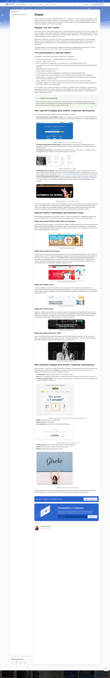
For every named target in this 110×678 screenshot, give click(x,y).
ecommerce (41, 254)
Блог (12, 1)
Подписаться (92, 516)
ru (98, 1)
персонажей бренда (85, 177)
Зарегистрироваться (90, 499)
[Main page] (10, 4)
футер (40, 39)
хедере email (53, 372)
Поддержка (17, 1)
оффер (45, 73)
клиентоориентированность (72, 174)
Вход (103, 1)
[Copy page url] (12, 662)
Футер (12, 17)
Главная (7, 1)
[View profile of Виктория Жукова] (36, 527)
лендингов (69, 146)
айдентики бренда (47, 59)
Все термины (14, 11)
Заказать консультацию (97, 4)
